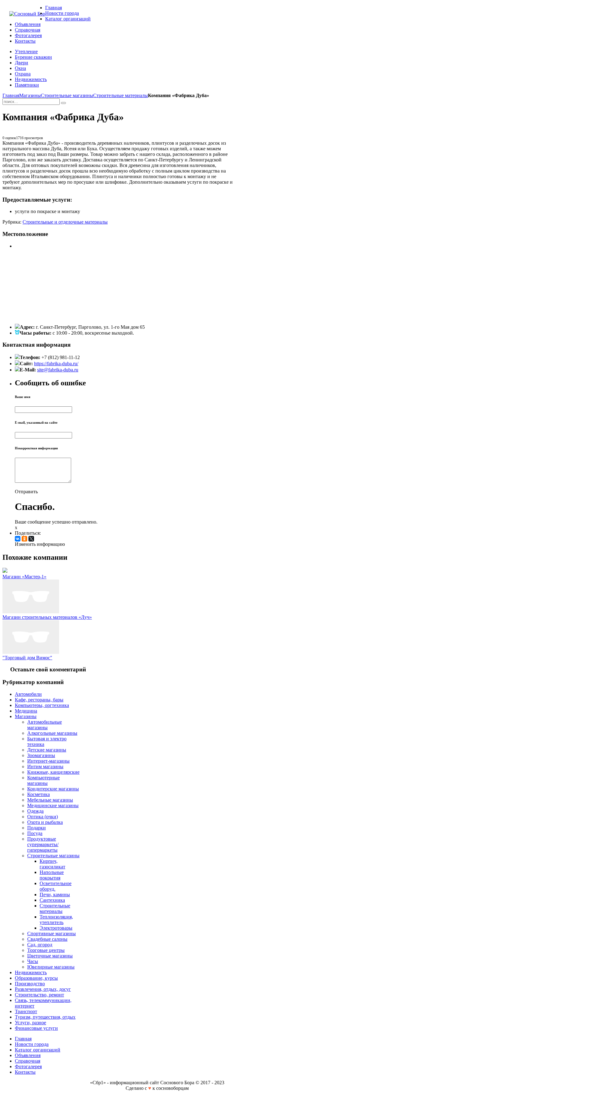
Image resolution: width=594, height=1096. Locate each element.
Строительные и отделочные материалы (65, 222)
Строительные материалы (120, 95)
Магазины (30, 95)
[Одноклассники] (24, 539)
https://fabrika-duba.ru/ (56, 363)
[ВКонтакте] (17, 539)
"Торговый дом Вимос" (27, 657)
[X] (31, 539)
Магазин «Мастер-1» (24, 576)
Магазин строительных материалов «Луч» (47, 617)
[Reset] (63, 103)
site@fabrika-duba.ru (57, 369)
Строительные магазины (67, 95)
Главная (10, 95)
